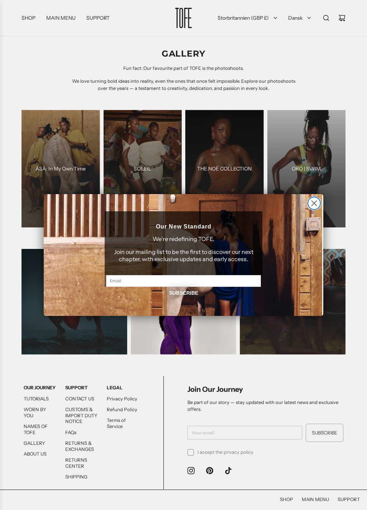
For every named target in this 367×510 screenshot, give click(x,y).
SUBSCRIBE (183, 293)
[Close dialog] (314, 203)
